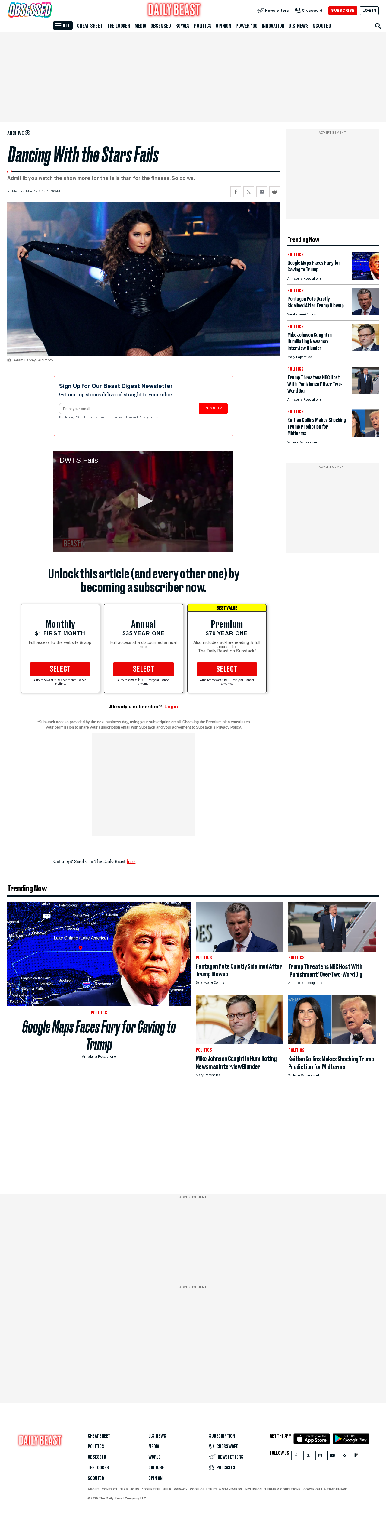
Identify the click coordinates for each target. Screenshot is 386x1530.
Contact (110, 1489)
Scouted (322, 26)
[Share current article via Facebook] (235, 191)
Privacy (181, 1489)
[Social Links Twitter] (308, 1457)
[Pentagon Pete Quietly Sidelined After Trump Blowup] (365, 313)
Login (171, 707)
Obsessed (160, 26)
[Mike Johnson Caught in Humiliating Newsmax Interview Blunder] (365, 349)
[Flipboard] (356, 1457)
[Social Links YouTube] (332, 1457)
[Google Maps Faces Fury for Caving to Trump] (365, 277)
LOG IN (369, 10)
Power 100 (247, 26)
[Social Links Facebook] (296, 1457)
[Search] (378, 26)
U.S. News (298, 26)
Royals (182, 26)
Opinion (223, 26)
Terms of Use (123, 417)
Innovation (273, 26)
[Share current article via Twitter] (248, 191)
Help (167, 1489)
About (93, 1489)
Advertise (150, 1489)
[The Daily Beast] (174, 10)
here (131, 861)
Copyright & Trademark (325, 1489)
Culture (156, 1467)
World (154, 1457)
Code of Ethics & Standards (216, 1489)
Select (60, 669)
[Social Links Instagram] (320, 1457)
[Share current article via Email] (261, 191)
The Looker (118, 26)
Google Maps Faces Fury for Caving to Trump (99, 1035)
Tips (124, 1489)
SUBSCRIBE (342, 10)
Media (140, 26)
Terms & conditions (282, 1489)
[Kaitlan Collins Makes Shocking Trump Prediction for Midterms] (365, 435)
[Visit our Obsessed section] (49, 10)
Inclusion (253, 1489)
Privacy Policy (149, 417)
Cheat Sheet (90, 26)
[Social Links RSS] (344, 1457)
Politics (202, 26)
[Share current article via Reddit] (274, 191)
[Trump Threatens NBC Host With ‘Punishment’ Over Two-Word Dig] (365, 392)
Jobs (134, 1489)
